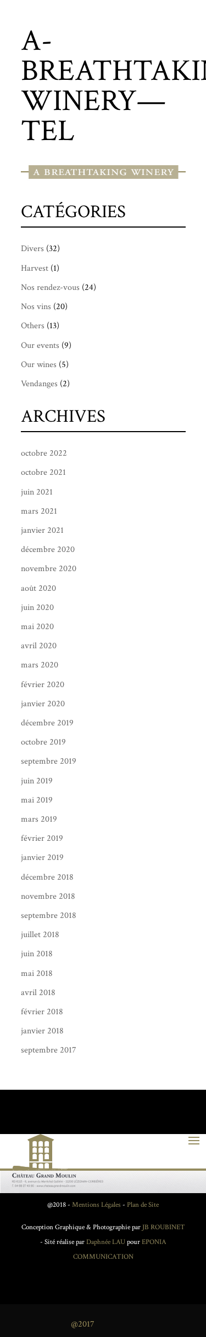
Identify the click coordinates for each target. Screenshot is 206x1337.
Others (32, 326)
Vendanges (39, 384)
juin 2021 (37, 492)
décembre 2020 (48, 549)
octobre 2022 (44, 453)
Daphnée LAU (105, 1242)
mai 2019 (37, 800)
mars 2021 (39, 511)
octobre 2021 (43, 472)
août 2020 (38, 588)
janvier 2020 (43, 704)
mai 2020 (37, 626)
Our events (40, 345)
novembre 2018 (48, 896)
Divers (32, 248)
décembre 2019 (47, 723)
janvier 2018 (42, 1031)
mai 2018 (37, 973)
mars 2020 (39, 665)
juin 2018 (37, 954)
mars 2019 (39, 819)
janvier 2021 (42, 530)
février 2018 (42, 1012)
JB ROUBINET (163, 1227)
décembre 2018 (47, 877)
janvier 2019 (42, 857)
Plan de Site (143, 1205)
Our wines (39, 364)
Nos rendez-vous (50, 287)
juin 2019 (37, 781)
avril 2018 (38, 992)
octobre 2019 (43, 742)
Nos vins (36, 306)
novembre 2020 (48, 568)
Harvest (34, 268)
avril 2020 (39, 646)
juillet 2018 (40, 934)
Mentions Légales (96, 1205)
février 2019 (42, 838)
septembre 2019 (48, 761)
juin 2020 (37, 607)
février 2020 (42, 684)
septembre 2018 (48, 915)
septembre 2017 (48, 1050)
